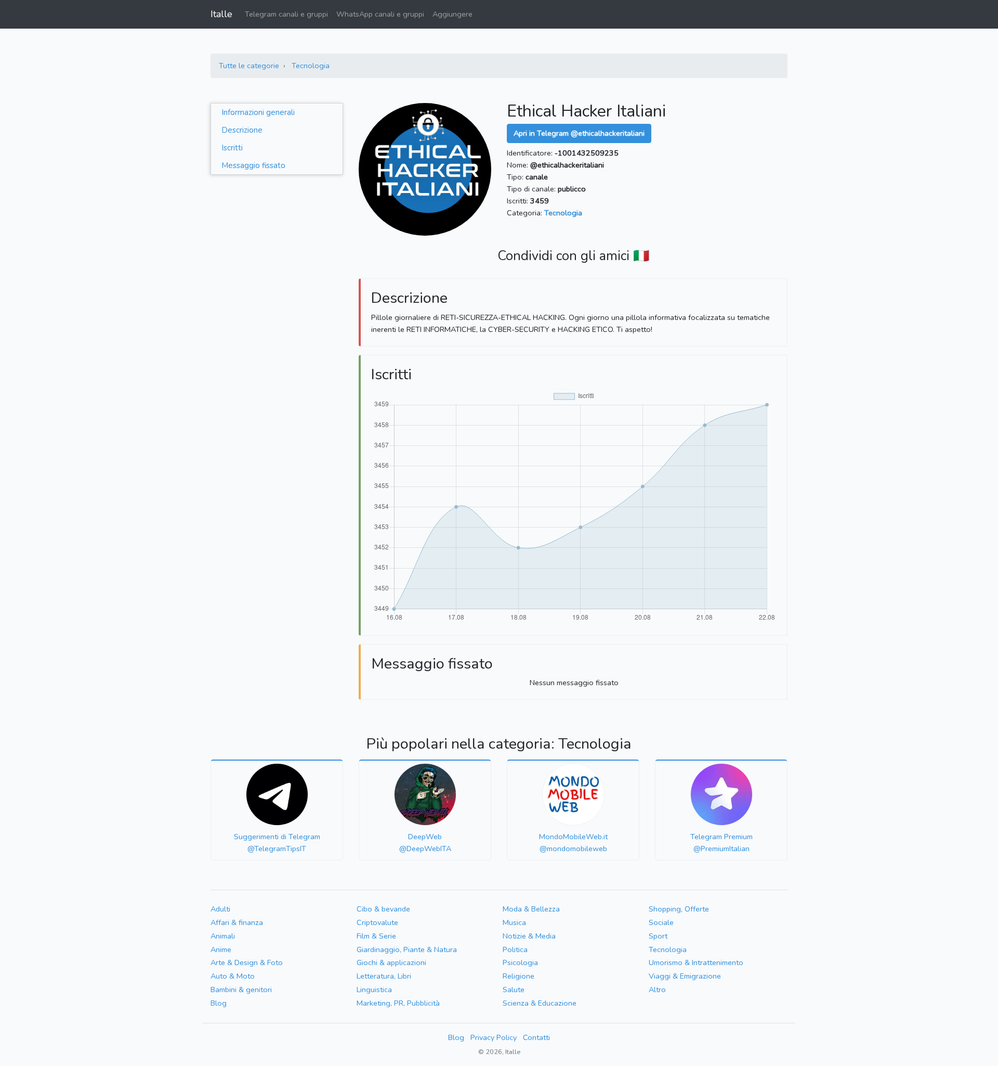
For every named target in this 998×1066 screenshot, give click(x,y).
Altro (657, 989)
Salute (513, 989)
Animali (223, 936)
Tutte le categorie (249, 65)
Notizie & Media (529, 936)
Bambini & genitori (241, 989)
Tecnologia (311, 65)
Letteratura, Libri (384, 976)
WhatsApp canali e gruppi (380, 14)
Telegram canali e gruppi (286, 14)
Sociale (661, 922)
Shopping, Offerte (679, 909)
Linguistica (374, 989)
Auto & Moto (233, 976)
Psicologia (520, 962)
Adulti (220, 909)
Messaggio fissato (253, 165)
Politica (515, 949)
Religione (518, 976)
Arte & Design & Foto (247, 962)
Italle (221, 14)
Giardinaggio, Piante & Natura (407, 949)
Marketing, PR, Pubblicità (398, 1003)
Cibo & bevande (383, 909)
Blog (219, 1003)
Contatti (536, 1037)
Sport (658, 936)
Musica (514, 922)
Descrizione (241, 130)
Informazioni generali (258, 112)
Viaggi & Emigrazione (685, 976)
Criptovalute (377, 922)
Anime (221, 949)
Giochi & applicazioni (391, 962)
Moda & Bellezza (531, 909)
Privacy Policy (493, 1037)
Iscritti (232, 148)
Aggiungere (452, 14)
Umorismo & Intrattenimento (696, 962)
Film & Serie (376, 936)
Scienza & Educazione (539, 1003)
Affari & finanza (237, 922)
